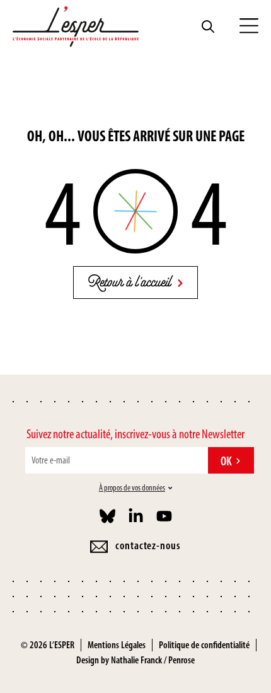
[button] (248, 26)
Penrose (181, 660)
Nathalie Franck (136, 660)
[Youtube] (164, 516)
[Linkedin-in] (136, 516)
